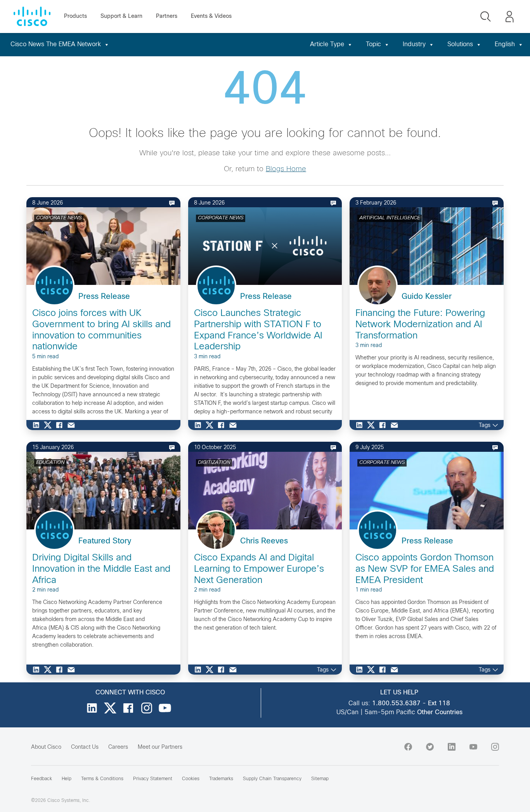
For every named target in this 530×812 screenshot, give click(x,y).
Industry (414, 44)
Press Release (104, 296)
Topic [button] (373, 44)
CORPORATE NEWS (58, 218)
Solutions (460, 44)
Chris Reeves (264, 541)
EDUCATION (50, 462)
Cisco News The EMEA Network (55, 44)
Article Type (327, 44)
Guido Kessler (427, 296)
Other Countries (439, 712)
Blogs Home (286, 169)
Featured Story (104, 541)
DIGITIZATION (214, 462)
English (505, 44)
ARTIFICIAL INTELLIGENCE (389, 218)
